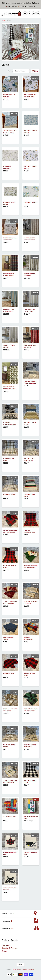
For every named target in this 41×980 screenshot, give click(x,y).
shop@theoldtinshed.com (28, 6)
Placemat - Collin (9, 494)
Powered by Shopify (28, 969)
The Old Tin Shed (17, 969)
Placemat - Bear (8, 673)
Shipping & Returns (9, 948)
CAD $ (20, 964)
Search (4, 951)
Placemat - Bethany (30, 202)
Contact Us (6, 945)
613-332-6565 (12, 6)
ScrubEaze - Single (9, 816)
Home (3, 20)
